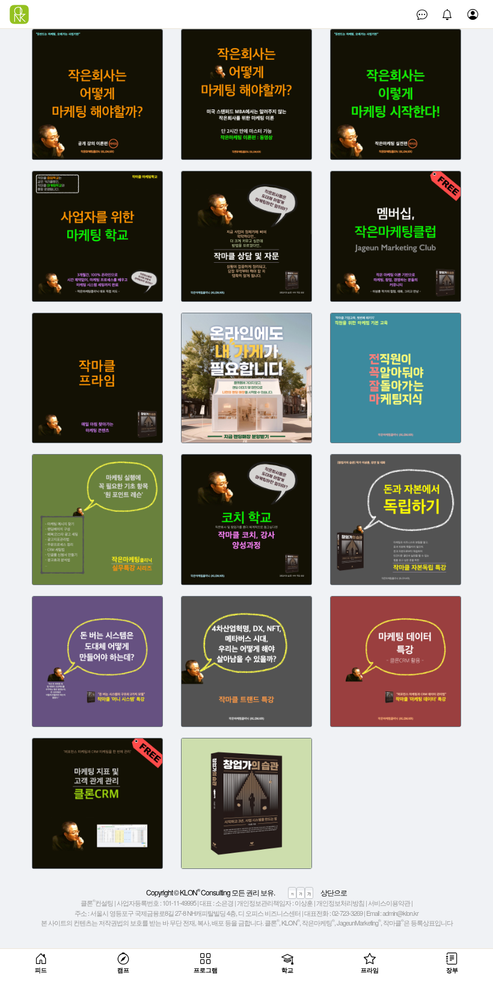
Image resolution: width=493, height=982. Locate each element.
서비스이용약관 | (390, 902)
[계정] (472, 14)
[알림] (447, 14)
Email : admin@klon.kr (392, 913)
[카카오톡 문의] (422, 14)
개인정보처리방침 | (341, 902)
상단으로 (333, 892)
